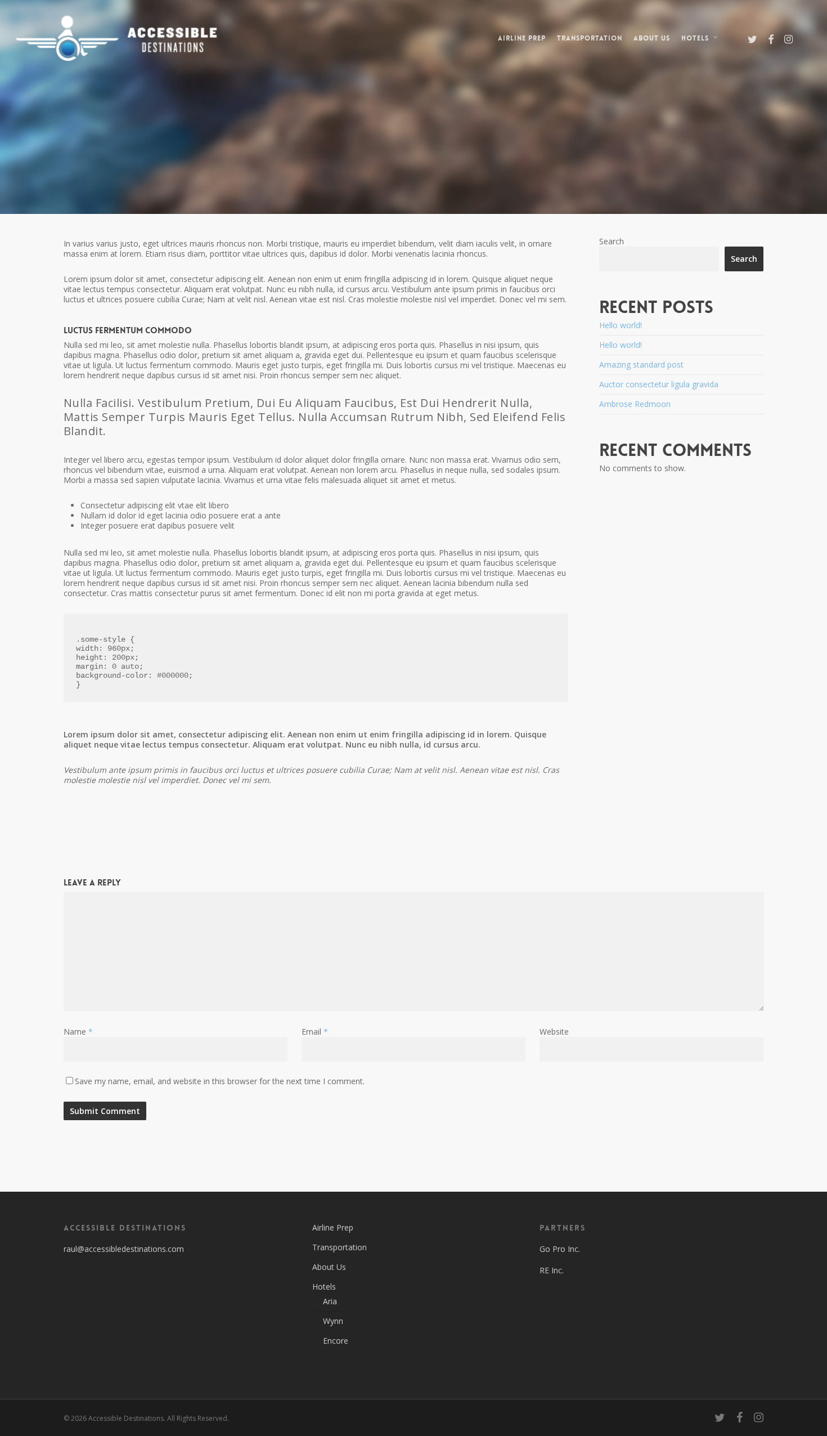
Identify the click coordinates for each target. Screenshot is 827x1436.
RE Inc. (552, 1270)
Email (315, 1031)
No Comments (723, 192)
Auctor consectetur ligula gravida (658, 384)
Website (554, 1031)
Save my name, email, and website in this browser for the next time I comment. (220, 1081)
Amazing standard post (641, 364)
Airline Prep (332, 1228)
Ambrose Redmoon (635, 404)
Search (611, 241)
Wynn (333, 1321)
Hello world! (620, 325)
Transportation (339, 1247)
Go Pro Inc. (560, 1248)
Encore (335, 1340)
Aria (330, 1301)
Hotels (324, 1286)
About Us (329, 1266)
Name (78, 1031)
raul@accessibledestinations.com (124, 1248)
